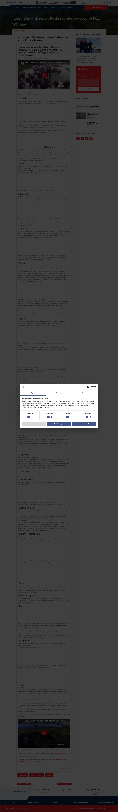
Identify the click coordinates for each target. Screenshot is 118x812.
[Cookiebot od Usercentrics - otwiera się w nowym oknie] (88, 387)
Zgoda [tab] (33, 393)
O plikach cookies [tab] (84, 393)
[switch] (49, 417)
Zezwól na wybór (59, 424)
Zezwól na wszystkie (84, 424)
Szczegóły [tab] (59, 393)
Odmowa (34, 424)
